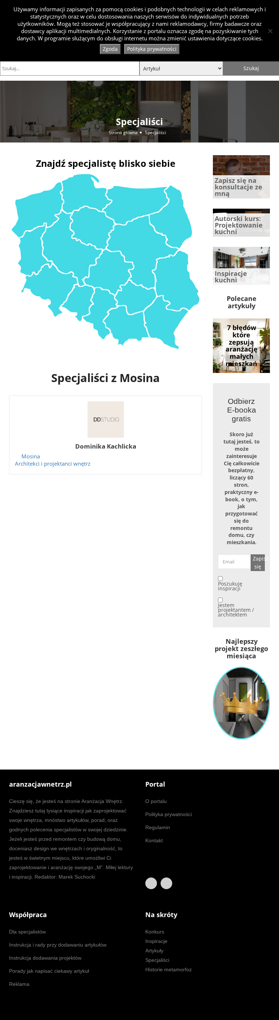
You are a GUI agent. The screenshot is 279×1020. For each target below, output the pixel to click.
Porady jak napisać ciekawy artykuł (49, 971)
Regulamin (157, 827)
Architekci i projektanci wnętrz (52, 463)
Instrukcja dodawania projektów (45, 958)
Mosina (30, 456)
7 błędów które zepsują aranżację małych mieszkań (242, 346)
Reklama (19, 984)
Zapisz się (259, 562)
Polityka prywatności (168, 814)
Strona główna (123, 132)
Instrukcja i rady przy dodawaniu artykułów (57, 945)
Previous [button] (229, 344)
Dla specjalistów (27, 932)
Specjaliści (157, 960)
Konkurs (154, 932)
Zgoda (110, 48)
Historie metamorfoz (168, 969)
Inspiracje (156, 941)
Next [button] (253, 344)
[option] (241, 345)
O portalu (156, 801)
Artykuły (154, 950)
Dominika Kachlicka (105, 446)
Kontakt (154, 840)
